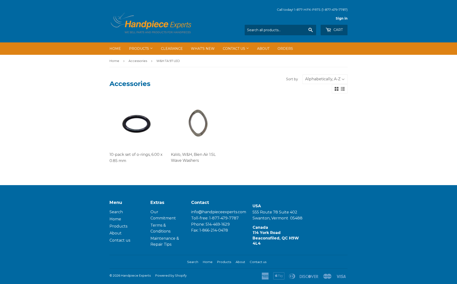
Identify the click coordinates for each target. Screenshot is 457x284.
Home (115, 48)
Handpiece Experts (136, 275)
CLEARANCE (172, 48)
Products (139, 48)
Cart (338, 30)
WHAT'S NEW (203, 48)
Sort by (292, 79)
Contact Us (234, 48)
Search (116, 212)
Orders (285, 48)
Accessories (138, 61)
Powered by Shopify (171, 275)
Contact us (119, 240)
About (263, 48)
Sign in (342, 18)
